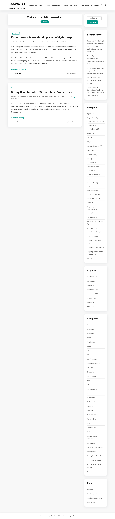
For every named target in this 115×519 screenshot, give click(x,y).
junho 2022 (91, 281)
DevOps (16, 42)
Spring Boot (56, 42)
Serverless (91, 217)
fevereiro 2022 (92, 290)
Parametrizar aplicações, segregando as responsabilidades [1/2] (96, 71)
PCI (89, 213)
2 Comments (68, 42)
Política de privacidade (90, 5)
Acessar (90, 490)
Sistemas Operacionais (95, 221)
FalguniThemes (73, 516)
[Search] (105, 5)
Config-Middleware (52, 5)
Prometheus (46, 42)
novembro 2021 (92, 298)
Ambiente (93, 129)
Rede (89, 203)
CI (88, 142)
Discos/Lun (91, 155)
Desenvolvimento (93, 146)
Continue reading (18, 69)
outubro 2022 (92, 277)
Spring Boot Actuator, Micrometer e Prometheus (41, 92)
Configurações (93, 232)
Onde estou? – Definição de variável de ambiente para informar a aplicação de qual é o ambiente (96, 46)
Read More (17, 73)
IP (87, 179)
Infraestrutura (92, 167)
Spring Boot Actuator (66, 96)
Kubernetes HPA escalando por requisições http (41, 37)
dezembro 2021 (92, 294)
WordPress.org (92, 502)
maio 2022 (91, 285)
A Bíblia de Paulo (35, 5)
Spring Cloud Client (95, 247)
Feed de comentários (94, 498)
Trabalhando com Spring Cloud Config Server (94, 80)
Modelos (91, 126)
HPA (21, 42)
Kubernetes (27, 42)
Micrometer (37, 42)
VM (88, 259)
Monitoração (33, 96)
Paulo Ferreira (72, 73)
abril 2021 (90, 307)
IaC (88, 159)
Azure (89, 133)
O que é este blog (70, 5)
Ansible (91, 162)
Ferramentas (93, 174)
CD (88, 138)
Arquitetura (91, 118)
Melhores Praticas (94, 121)
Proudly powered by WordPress (47, 516)
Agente (89, 114)
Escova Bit (17, 4)
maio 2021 (90, 302)
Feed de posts (92, 494)
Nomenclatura (92, 198)
